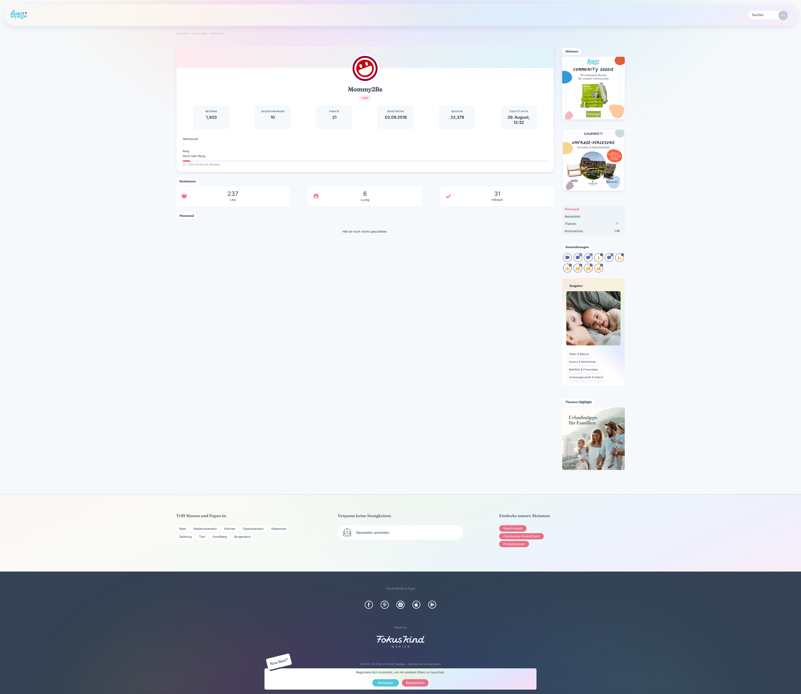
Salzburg (185, 536)
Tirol (202, 536)
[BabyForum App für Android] (432, 605)
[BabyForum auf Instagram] (400, 605)
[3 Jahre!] (567, 271)
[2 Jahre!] (619, 260)
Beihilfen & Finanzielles (583, 369)
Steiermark (278, 528)
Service (291, 14)
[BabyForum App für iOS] (416, 605)
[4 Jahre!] (578, 271)
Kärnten (230, 528)
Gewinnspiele (512, 528)
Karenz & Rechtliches (582, 361)
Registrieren (365, 15)
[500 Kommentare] (588, 260)
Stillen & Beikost (579, 354)
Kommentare (592, 231)
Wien (182, 528)
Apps (325, 14)
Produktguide (251, 14)
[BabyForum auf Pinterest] (384, 605)
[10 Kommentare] (567, 260)
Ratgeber (173, 14)
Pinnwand (572, 209)
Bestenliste (572, 216)
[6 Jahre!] (598, 271)
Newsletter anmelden (372, 532)
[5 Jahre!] (588, 271)
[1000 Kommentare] (609, 260)
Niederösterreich (205, 528)
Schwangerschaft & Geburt (586, 377)
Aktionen (210, 14)
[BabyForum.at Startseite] (19, 15)
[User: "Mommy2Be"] (365, 68)
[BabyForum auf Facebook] (369, 605)
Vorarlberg (219, 536)
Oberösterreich (253, 528)
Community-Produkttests (521, 536)
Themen (591, 223)
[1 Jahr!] (598, 260)
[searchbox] (768, 14)
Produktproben (514, 544)
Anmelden (385, 683)
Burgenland (242, 536)
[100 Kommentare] (578, 260)
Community (133, 14)
